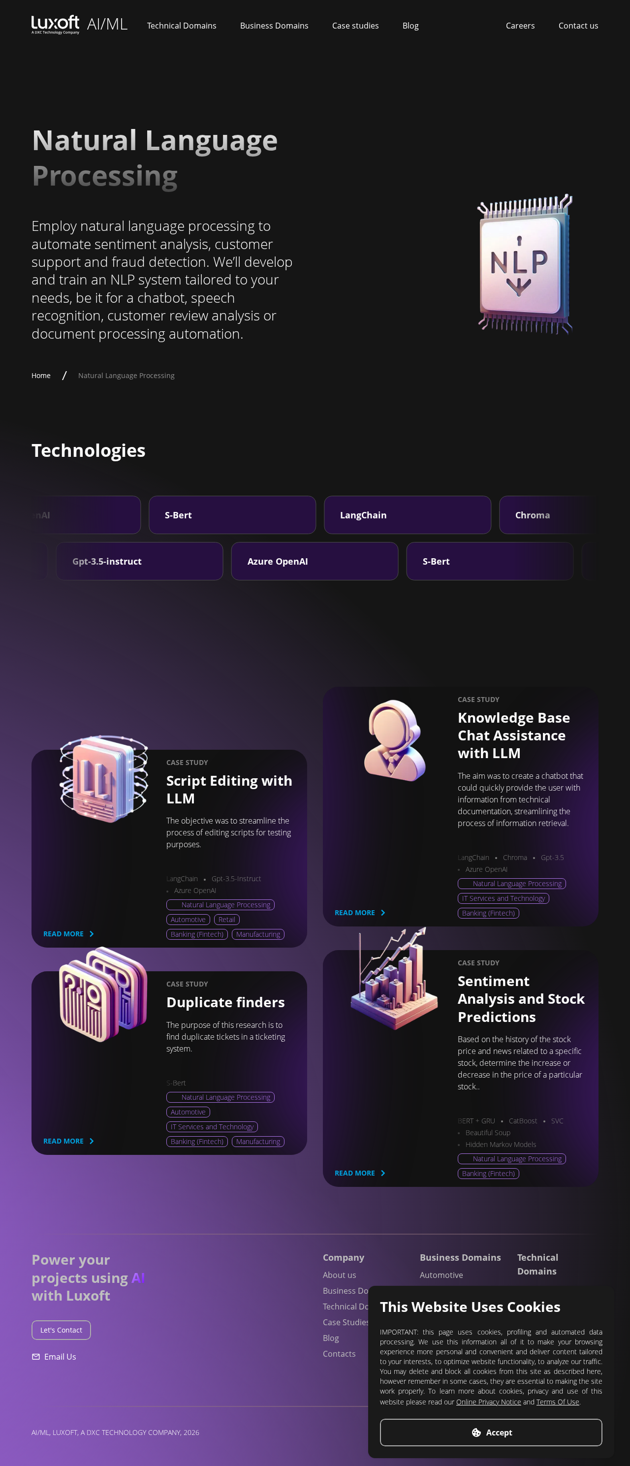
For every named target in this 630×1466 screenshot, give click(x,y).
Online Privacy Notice (488, 1401)
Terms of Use (557, 1401)
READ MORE (63, 933)
